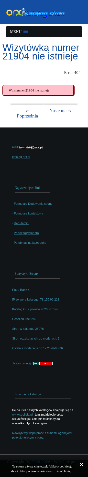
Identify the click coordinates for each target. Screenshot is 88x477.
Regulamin (21, 223)
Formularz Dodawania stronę (33, 203)
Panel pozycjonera (26, 233)
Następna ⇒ (60, 110)
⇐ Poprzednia (27, 113)
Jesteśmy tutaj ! (22, 363)
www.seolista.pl (22, 414)
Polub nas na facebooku (30, 242)
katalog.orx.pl (21, 157)
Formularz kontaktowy (28, 213)
